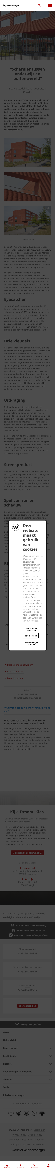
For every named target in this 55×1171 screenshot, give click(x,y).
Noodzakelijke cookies (31, 643)
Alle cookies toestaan (31, 629)
